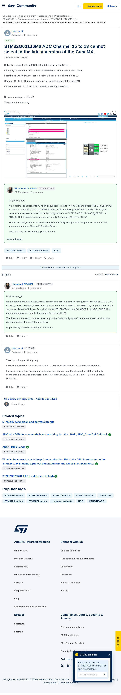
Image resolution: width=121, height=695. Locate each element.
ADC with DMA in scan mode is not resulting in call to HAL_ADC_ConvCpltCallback (55, 434)
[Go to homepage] (23, 532)
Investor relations (23, 558)
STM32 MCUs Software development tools (25, 19)
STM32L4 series (14, 501)
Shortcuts (19, 623)
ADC (56, 250)
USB (80, 501)
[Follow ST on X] (62, 666)
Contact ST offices (70, 550)
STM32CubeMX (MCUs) (63, 19)
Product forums (62, 16)
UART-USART (96, 501)
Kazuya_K (17, 31)
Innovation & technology (27, 574)
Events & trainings (70, 582)
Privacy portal (50, 682)
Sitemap (18, 631)
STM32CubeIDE (85, 495)
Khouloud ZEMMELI (25, 188)
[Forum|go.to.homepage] (22, 6)
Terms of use (62, 679)
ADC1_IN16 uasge (13, 447)
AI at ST (64, 590)
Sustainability (21, 566)
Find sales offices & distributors (77, 558)
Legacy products (62, 501)
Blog (16, 598)
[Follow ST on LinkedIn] (69, 666)
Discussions (45, 16)
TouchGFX (106, 495)
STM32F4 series (38, 495)
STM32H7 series (14, 495)
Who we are (20, 550)
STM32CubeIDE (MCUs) (14, 439)
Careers (18, 582)
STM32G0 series (39, 250)
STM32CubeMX (15, 250)
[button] (3, 6)
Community (66, 566)
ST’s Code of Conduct (72, 643)
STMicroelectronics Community (19, 16)
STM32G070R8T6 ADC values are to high (28, 476)
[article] (60, 310)
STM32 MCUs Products (14, 427)
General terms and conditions (30, 606)
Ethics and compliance (72, 627)
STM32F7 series (38, 501)
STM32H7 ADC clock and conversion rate (28, 422)
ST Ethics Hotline (69, 635)
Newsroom (66, 574)
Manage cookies (69, 682)
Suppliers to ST (22, 590)
